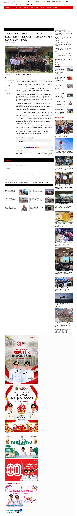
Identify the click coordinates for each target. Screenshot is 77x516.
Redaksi (7, 77)
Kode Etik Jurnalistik (9, 80)
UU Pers (7, 88)
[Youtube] (34, 147)
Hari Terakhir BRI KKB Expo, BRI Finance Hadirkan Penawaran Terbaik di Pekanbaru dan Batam (63, 289)
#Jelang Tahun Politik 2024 (27, 137)
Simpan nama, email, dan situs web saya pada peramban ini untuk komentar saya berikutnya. (27, 182)
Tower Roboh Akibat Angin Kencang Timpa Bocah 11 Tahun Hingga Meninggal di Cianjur (64, 153)
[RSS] (37, 147)
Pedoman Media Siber (10, 82)
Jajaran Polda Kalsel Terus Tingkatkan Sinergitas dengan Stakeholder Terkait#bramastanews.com (34, 140)
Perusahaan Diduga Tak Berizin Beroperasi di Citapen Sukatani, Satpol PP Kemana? (36, 207)
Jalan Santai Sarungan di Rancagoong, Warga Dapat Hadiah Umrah (36, 191)
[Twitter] (28, 147)
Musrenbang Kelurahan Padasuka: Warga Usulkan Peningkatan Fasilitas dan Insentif (63, 135)
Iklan (6, 90)
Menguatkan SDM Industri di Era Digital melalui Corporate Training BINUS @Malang (63, 274)
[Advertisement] (38, 17)
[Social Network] (31, 4)
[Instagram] (31, 147)
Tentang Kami (8, 93)
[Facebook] (25, 147)
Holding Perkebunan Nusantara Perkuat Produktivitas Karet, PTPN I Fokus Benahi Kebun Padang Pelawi (64, 168)
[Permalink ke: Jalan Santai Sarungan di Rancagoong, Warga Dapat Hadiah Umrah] (49, 192)
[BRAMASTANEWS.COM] (8, 2)
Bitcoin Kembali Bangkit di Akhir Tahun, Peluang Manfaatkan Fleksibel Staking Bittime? (63, 225)
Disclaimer (7, 85)
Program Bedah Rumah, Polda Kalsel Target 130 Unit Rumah (24, 152)
